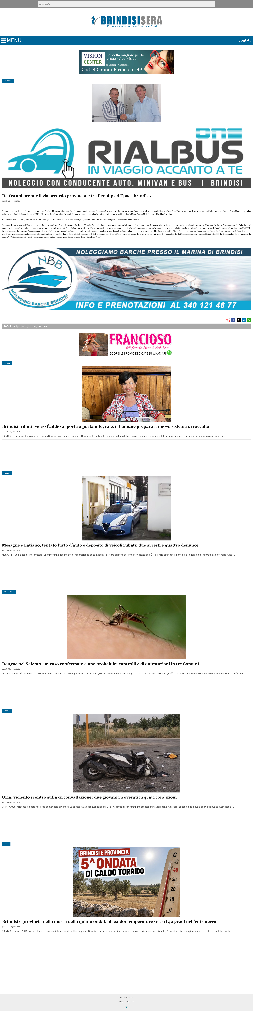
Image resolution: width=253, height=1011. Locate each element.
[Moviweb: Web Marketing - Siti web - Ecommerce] (126, 1010)
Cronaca (7, 473)
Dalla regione (9, 592)
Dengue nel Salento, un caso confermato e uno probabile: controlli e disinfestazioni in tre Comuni (100, 664)
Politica (7, 363)
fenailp (14, 326)
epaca (23, 326)
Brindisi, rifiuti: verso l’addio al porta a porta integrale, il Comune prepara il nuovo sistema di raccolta (105, 426)
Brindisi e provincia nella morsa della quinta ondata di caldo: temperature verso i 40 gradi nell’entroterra (109, 921)
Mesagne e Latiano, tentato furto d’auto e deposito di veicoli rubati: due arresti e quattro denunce (100, 545)
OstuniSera (8, 81)
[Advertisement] (126, 455)
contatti (245, 40)
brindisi (42, 326)
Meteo (6, 844)
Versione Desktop (126, 1002)
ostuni (32, 326)
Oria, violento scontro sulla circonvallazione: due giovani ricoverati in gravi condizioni (89, 797)
